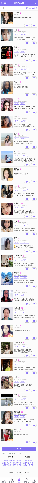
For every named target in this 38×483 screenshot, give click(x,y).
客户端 (19, 472)
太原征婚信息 (6, 465)
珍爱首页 (4, 453)
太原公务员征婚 (28, 465)
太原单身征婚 (17, 460)
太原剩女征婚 (6, 460)
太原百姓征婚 (27, 460)
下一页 (19, 449)
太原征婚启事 (6, 463)
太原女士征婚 (17, 453)
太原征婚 (10, 453)
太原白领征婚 (17, 465)
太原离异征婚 (17, 463)
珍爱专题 (11, 472)
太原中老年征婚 (28, 463)
